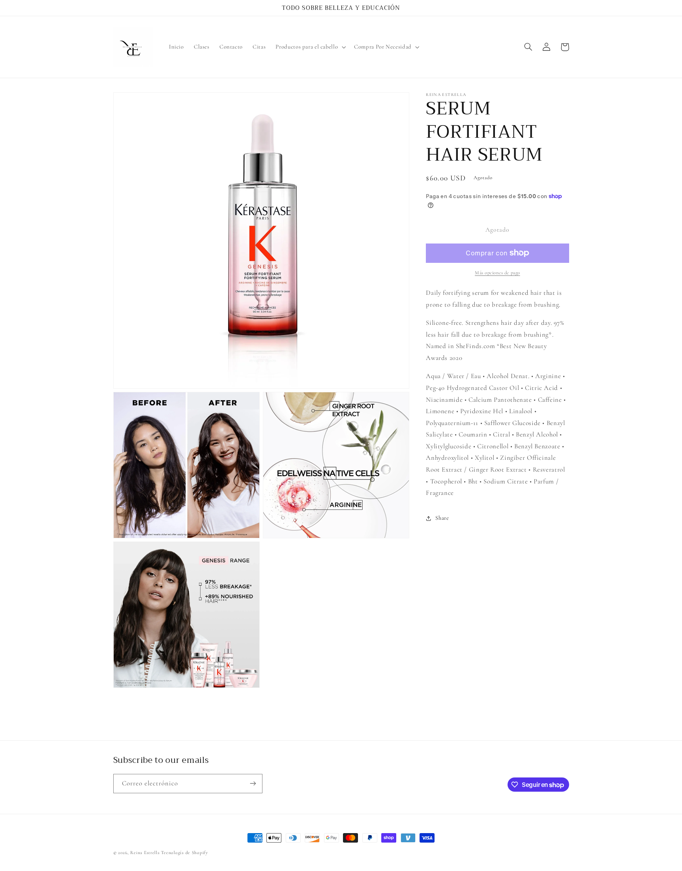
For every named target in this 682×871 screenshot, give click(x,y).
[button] (310, 47)
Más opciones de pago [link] (497, 273)
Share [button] (442, 517)
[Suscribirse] (253, 783)
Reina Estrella (145, 852)
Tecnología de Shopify (184, 852)
